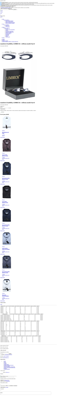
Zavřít (1, 304)
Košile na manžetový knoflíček (10, 23)
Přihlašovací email (5, 376)
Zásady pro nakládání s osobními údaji (9, 366)
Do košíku (6, 387)
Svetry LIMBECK (6, 24)
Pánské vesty (7, 25)
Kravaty (7, 28)
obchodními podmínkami (8, 354)
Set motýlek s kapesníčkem (9, 31)
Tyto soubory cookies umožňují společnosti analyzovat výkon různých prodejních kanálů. (17, 4)
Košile (3, 19)
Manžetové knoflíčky (9, 32)
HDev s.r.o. (7, 372)
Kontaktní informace (7, 369)
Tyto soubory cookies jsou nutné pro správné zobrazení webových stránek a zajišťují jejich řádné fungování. (19, 2)
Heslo (5, 377)
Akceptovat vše (10, 8)
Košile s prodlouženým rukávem (10, 22)
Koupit (1, 16)
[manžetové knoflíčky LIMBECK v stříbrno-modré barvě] (18, 100)
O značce (5, 363)
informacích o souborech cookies (5, 7)
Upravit (2, 8)
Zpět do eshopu (3, 387)
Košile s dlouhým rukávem (9, 20)
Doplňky (3, 27)
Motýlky (7, 30)
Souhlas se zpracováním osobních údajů (9, 367)
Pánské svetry (8, 26)
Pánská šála (7, 35)
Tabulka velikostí (6, 364)
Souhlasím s (6, 354)
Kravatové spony (8, 33)
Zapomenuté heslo (6, 380)
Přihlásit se (2, 380)
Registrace (5, 368)
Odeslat (10, 353)
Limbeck (3, 39)
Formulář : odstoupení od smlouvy (9, 365)
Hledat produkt (11, 9)
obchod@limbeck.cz (6, 357)
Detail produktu (2, 137)
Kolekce (3, 37)
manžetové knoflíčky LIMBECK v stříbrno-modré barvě (10, 41)
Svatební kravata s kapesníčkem (10, 29)
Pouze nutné (5, 8)
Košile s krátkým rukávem (9, 21)
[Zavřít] (0, 375)
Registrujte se (8, 381)
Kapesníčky (7, 34)
